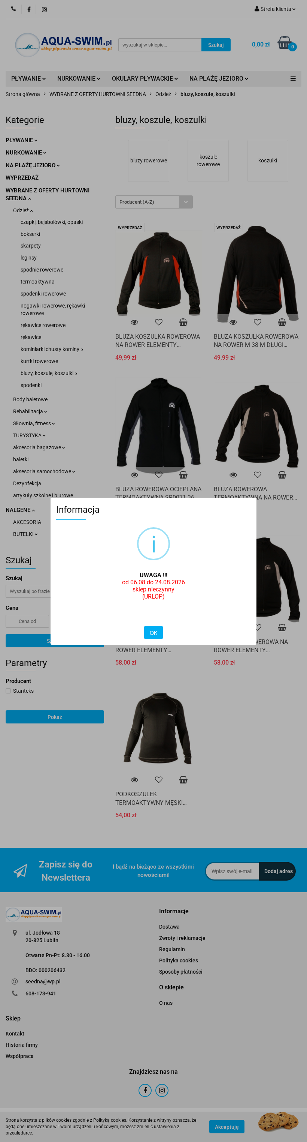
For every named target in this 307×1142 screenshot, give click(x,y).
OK (153, 632)
